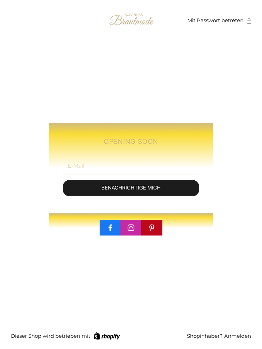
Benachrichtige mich (131, 187)
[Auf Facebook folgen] (110, 227)
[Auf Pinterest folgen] (152, 227)
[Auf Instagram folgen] (131, 227)
